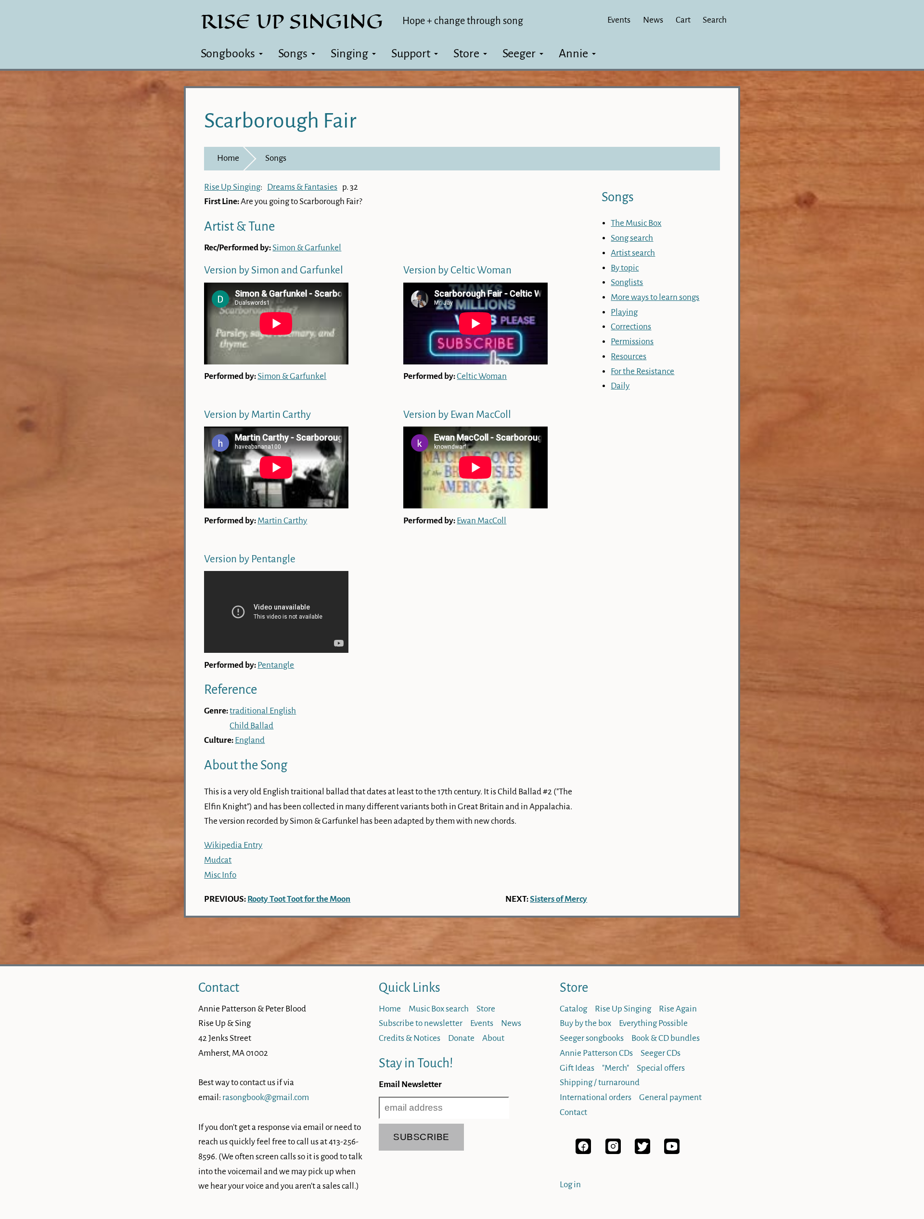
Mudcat (217, 860)
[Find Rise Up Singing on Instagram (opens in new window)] (613, 1151)
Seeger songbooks (592, 1038)
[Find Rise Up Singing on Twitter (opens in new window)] (642, 1151)
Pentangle (275, 665)
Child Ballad (251, 725)
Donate (461, 1038)
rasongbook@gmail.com (265, 1097)
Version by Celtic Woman (457, 270)
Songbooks (228, 53)
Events (618, 20)
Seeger (519, 53)
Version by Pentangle (249, 559)
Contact (218, 988)
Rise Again (678, 1008)
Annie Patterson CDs (596, 1053)
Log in (570, 1184)
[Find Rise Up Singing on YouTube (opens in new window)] (672, 1151)
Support (410, 53)
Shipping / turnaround (600, 1082)
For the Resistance (642, 371)
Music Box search (439, 1008)
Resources (628, 356)
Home (228, 158)
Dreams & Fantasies (302, 187)
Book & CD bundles (665, 1038)
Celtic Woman (482, 376)
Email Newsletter (410, 1084)
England (250, 740)
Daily (620, 385)
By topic (625, 267)
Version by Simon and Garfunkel (273, 270)
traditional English (263, 710)
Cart (683, 20)
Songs (293, 53)
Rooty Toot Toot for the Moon (298, 899)
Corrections (631, 326)
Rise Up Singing (232, 187)
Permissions (632, 341)
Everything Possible (653, 1023)
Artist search (633, 253)
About (493, 1038)
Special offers (661, 1068)
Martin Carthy (282, 520)
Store (466, 53)
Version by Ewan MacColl (457, 414)
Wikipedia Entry (233, 845)
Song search (632, 238)
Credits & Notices (409, 1038)
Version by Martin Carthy (257, 414)
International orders (595, 1097)
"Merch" (615, 1068)
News (653, 20)
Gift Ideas (577, 1068)
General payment (670, 1097)
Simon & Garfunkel (306, 247)
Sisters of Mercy (558, 899)
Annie (573, 53)
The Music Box (636, 223)
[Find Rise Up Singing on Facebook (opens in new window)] (583, 1151)
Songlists (627, 282)
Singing (349, 53)
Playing (624, 312)
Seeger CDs (660, 1053)
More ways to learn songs (655, 297)
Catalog (573, 1008)
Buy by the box (585, 1023)
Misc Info (220, 875)
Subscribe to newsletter (420, 1023)
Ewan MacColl (481, 520)
